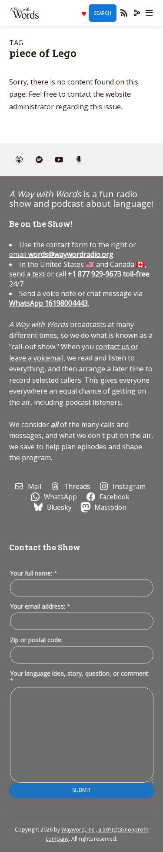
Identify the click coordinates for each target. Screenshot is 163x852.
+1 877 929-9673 (94, 274)
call (61, 274)
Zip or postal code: (36, 640)
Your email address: (40, 606)
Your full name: (33, 573)
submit (81, 790)
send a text (27, 274)
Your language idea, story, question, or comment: (80, 677)
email (61, 254)
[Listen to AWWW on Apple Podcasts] (19, 160)
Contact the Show (44, 547)
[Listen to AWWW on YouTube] (59, 160)
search (102, 13)
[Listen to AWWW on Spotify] (39, 160)
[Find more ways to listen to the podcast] (79, 160)
